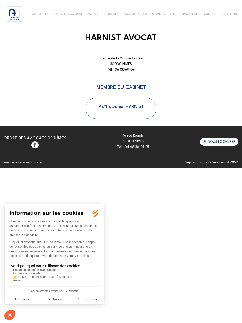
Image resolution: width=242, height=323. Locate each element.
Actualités (40, 14)
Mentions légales (24, 163)
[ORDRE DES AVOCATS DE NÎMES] (14, 14)
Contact (210, 14)
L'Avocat (93, 14)
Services (158, 14)
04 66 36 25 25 (137, 147)
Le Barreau (112, 14)
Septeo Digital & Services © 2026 (211, 162)
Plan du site (9, 163)
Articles (38, 163)
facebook (35, 144)
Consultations (136, 14)
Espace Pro (230, 14)
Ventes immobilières (184, 14)
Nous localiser (221, 142)
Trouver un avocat (67, 14)
